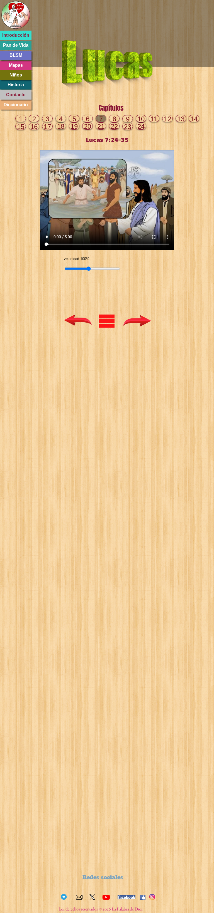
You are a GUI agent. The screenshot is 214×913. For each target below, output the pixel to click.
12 (167, 119)
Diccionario (16, 104)
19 (74, 126)
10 (141, 119)
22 (114, 126)
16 (34, 126)
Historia (16, 84)
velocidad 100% (76, 259)
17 (47, 126)
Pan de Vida (15, 45)
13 (180, 119)
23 (127, 126)
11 (154, 119)
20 (87, 126)
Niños (15, 75)
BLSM (15, 55)
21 (100, 126)
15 (20, 126)
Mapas (16, 65)
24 (141, 126)
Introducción (15, 35)
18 (60, 126)
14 (194, 119)
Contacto (16, 94)
